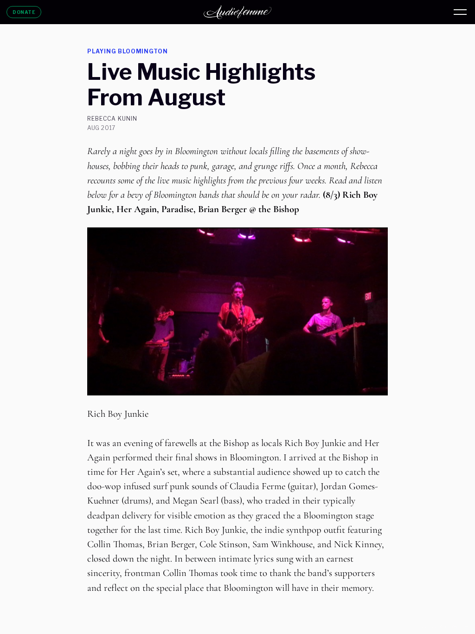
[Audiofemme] (237, 12)
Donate (24, 12)
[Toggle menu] (460, 12)
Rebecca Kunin (112, 119)
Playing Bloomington (127, 51)
